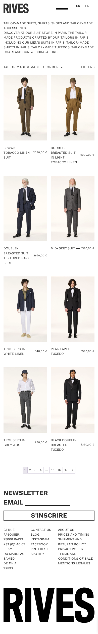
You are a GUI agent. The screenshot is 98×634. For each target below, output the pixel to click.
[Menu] (62, 9)
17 (66, 470)
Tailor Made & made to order (31, 67)
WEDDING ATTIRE (43, 52)
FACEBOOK (39, 544)
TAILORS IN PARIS (74, 37)
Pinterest (39, 549)
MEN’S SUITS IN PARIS (47, 42)
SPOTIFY (37, 554)
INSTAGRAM (40, 539)
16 (59, 470)
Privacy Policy (70, 549)
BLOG (35, 534)
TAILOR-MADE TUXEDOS (50, 47)
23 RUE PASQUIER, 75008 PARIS (13, 534)
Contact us (41, 530)
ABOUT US (66, 530)
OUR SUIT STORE (39, 33)
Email (14, 502)
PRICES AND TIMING (73, 534)
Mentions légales (74, 563)
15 (52, 470)
